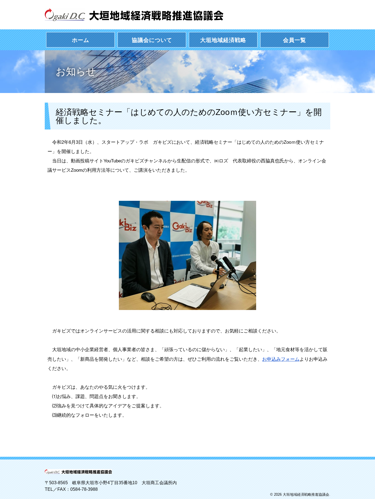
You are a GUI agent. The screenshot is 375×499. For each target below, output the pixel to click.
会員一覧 (294, 40)
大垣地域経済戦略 (223, 40)
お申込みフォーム (281, 359)
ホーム (80, 40)
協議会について (152, 40)
